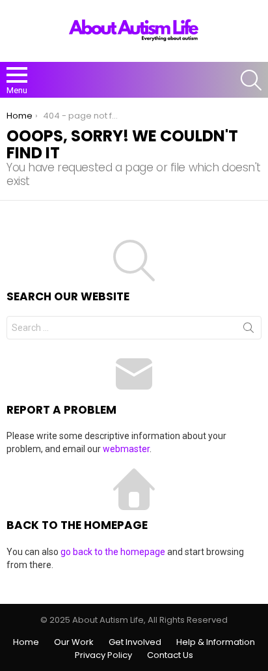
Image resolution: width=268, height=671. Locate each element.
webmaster (126, 449)
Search (248, 330)
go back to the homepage (112, 552)
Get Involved (135, 642)
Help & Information (215, 642)
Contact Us (170, 655)
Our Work (74, 642)
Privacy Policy (103, 655)
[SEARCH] (251, 80)
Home (26, 642)
